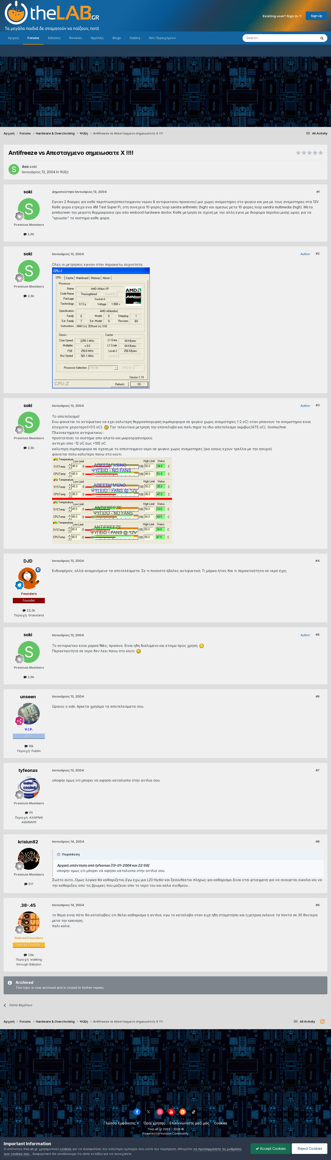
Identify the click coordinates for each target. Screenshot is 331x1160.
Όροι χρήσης (154, 1123)
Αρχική (13, 38)
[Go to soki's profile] (13, 169)
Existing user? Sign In (281, 16)
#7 (318, 770)
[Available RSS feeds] (322, 1021)
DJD (28, 561)
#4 (317, 561)
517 (30, 884)
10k (30, 746)
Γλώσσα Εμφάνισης (120, 1123)
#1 (318, 192)
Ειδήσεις (54, 38)
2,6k (30, 234)
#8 (318, 841)
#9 (318, 905)
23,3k (30, 610)
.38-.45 (28, 905)
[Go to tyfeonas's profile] (29, 788)
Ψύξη (64, 172)
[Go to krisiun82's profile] (29, 859)
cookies (65, 1149)
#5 (318, 634)
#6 (318, 696)
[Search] (322, 38)
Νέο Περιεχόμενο (162, 38)
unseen (28, 696)
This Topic (302, 38)
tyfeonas (28, 770)
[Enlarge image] (106, 427)
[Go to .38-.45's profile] (29, 922)
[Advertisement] (165, 91)
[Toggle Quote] (59, 854)
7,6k (30, 955)
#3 (318, 405)
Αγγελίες (97, 38)
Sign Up (316, 16)
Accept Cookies (272, 1148)
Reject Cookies (309, 1148)
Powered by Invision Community (165, 1133)
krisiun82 (28, 841)
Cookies (220, 1123)
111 (30, 813)
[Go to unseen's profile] (29, 714)
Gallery (135, 38)
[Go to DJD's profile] (29, 578)
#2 (318, 253)
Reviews (75, 38)
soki (28, 191)
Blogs (117, 38)
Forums (33, 38)
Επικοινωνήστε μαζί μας (189, 1123)
